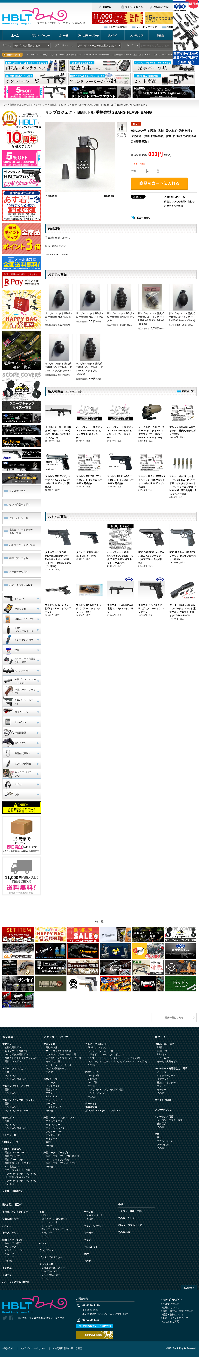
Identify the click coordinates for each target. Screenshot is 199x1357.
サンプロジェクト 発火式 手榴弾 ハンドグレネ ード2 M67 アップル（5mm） (58, 367)
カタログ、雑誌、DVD (130, 1211)
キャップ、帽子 (13, 1243)
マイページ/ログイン (134, 7)
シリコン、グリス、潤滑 (170, 1120)
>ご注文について (170, 1304)
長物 (7, 1072)
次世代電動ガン (13, 1047)
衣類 (41, 1211)
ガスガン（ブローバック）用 (61, 1054)
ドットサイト (53, 1086)
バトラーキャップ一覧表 (22, 545)
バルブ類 (92, 1082)
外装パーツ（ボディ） (97, 1044)
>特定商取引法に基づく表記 (67, 1348)
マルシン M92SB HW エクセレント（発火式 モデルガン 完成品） (89, 480)
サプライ (112, 35)
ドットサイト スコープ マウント (42, 55)
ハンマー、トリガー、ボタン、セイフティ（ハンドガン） (118, 1061)
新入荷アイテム (17, 491)
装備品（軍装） (13, 1204)
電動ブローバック (14, 1159)
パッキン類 (93, 1075)
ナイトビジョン (54, 1107)
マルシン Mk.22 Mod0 (163, 55)
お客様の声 (172, 27)
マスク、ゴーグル (14, 1250)
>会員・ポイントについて (174, 1318)
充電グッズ (163, 1079)
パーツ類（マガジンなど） (19, 1177)
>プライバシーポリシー (33, 1348)
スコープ (50, 1082)
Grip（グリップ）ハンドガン (61, 1163)
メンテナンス (136, 35)
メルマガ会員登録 (117, 27)
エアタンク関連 (163, 1100)
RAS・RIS (51, 1096)
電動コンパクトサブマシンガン (21, 1058)
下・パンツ (47, 1225)
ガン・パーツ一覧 (18, 518)
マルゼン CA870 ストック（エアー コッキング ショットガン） (88, 608)
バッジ (87, 1239)
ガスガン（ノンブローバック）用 (63, 1058)
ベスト (45, 1215)
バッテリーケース (166, 1075)
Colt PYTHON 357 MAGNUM (97, 55)
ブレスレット (91, 1246)
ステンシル (163, 1144)
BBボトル (77, 104)
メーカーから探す (18, 571)
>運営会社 (7, 1348)
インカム (7, 1267)
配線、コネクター (166, 1082)
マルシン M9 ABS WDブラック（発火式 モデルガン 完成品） (182, 430)
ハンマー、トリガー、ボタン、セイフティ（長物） (114, 1058)
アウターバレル (54, 1131)
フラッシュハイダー (56, 1128)
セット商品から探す (19, 504)
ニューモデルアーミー (122, 55)
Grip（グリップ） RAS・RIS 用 (62, 1156)
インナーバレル (96, 1093)
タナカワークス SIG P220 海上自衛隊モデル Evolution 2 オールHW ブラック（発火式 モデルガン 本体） (58, 559)
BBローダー (163, 1051)
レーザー (50, 1103)
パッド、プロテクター (51, 1257)
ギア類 (91, 1086)
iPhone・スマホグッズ (130, 1225)
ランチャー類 (9, 1135)
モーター (161, 1089)
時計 (86, 1253)
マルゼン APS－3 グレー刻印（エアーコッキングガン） (58, 608)
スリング (7, 1225)
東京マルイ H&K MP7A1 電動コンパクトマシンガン (120, 608)
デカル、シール (165, 1141)
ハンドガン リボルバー (17, 1079)
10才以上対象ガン (11, 1149)
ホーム (15, 35)
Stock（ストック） (97, 1047)
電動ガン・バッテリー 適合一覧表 (21, 531)
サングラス (10, 1246)
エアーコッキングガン (14, 1068)
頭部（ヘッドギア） (12, 1239)
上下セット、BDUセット (55, 1218)
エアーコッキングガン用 (59, 1051)
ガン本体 (64, 35)
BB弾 (159, 1047)
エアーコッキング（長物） (19, 1170)
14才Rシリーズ (10, 1142)
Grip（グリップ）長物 (57, 1159)
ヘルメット (10, 1253)
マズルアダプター (55, 1121)
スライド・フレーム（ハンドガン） (106, 1054)
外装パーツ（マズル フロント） (60, 1117)
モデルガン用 (53, 1061)
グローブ (7, 1274)
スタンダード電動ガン (16, 1051)
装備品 (160, 35)
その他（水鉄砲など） (14, 1191)
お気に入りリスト (162, 7)
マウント (50, 1093)
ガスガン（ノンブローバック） (18, 1100)
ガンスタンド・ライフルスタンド (102, 1110)
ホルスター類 (46, 1264)
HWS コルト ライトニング (71, 55)
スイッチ (161, 1086)
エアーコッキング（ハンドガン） (22, 1173)
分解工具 (161, 1123)
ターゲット (91, 1103)
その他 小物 (124, 1232)
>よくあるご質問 (170, 1321)
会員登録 (107, 7)
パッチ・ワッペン (93, 1225)
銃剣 (48, 1142)
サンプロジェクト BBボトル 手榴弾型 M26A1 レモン (58, 317)
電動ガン (7, 1044)
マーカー (88, 1232)
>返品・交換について (172, 1314)
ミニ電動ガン (12, 1166)
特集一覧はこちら (18, 558)
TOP (4, 104)
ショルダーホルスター (53, 1267)
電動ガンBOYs (12, 1156)
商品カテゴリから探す (21, 104)
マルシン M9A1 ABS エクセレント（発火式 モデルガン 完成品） (120, 480)
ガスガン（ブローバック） (16, 1086)
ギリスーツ (47, 1232)
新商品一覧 (188, 391)
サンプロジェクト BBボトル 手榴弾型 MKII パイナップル (120, 317)
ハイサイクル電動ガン (16, 1054)
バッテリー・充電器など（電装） (172, 1068)
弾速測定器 (91, 1107)
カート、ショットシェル (59, 1065)
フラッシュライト (55, 1100)
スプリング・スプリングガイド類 (105, 1089)
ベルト (42, 1243)
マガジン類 (49, 1044)
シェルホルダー (10, 1218)
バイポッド (52, 1138)
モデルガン (8, 1117)
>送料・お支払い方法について (177, 1311)
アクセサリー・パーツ (88, 35)
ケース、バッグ (10, 1232)
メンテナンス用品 (164, 1116)
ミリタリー (41, 104)
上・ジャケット (50, 1222)
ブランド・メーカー (40, 35)
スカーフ (9, 1257)
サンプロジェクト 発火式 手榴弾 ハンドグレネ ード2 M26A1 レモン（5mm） (182, 317)
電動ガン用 (52, 1047)
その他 (49, 1072)
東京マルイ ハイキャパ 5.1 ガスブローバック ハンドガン (151, 608)
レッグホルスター (51, 1274)
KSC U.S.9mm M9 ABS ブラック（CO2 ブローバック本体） (182, 556)
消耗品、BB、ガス (59, 104)
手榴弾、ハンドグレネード (16, 1211)
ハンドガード (53, 1135)
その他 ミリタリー (128, 1218)
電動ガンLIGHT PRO (15, 1152)
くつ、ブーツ (46, 1250)
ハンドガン (10, 1075)
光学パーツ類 (51, 1079)
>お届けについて (170, 1307)
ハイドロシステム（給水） (16, 1281)
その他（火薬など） (167, 1061)
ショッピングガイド (146, 27)
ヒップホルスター (51, 1271)
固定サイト (52, 1089)
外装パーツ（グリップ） (56, 1152)
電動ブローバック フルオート (20, 1163)
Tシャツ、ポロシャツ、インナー (59, 1229)
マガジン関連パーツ (56, 1068)
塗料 (157, 1134)
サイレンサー (53, 1124)
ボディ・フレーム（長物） (102, 1051)
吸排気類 (92, 1079)
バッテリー (163, 1072)
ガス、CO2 (163, 1058)
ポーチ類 (88, 1211)
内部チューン (92, 1072)
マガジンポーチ (94, 1215)
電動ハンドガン (13, 1061)
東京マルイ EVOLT (143, 55)
